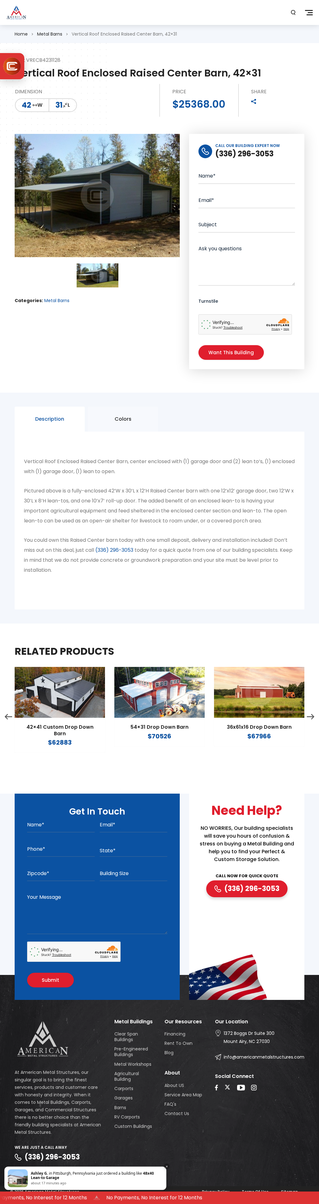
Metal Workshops (132, 1064)
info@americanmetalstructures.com (264, 1057)
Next (310, 717)
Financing (174, 1034)
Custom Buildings (133, 1126)
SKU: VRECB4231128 (37, 60)
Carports (123, 1088)
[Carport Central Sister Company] (12, 66)
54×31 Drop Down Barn (159, 727)
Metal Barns (49, 34)
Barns (120, 1107)
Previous (8, 717)
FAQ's (170, 1104)
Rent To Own (178, 1043)
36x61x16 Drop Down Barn (259, 727)
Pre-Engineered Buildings (131, 1052)
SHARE (259, 92)
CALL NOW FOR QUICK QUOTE (247, 876)
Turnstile (208, 301)
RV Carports (127, 1117)
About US (174, 1085)
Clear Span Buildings (126, 1037)
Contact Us (176, 1113)
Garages (123, 1098)
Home (21, 34)
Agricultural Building (126, 1076)
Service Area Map (183, 1095)
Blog (169, 1053)
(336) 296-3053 (114, 550)
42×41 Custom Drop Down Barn (59, 730)
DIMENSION (28, 92)
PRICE (179, 92)
